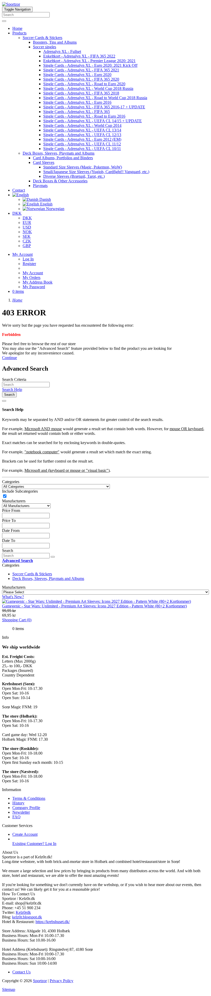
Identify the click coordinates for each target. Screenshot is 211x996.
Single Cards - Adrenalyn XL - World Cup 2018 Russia (88, 88)
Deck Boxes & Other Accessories (60, 181)
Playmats (40, 185)
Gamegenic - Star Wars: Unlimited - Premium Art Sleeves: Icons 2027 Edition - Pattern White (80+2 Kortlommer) (94, 606)
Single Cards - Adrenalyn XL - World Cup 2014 (82, 125)
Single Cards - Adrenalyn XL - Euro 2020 (77, 74)
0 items (18, 291)
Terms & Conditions (28, 798)
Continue (9, 357)
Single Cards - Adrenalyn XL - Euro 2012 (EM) (82, 139)
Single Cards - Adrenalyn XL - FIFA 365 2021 (81, 70)
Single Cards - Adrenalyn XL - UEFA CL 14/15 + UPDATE (92, 121)
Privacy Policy (61, 981)
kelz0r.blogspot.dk (27, 917)
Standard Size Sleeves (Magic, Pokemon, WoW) (82, 167)
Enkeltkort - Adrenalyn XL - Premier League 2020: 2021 (89, 61)
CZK (27, 241)
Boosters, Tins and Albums (55, 42)
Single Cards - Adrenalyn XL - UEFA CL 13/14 (82, 130)
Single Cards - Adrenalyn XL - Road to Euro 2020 (84, 84)
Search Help (12, 389)
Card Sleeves (43, 162)
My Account (33, 273)
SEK (27, 236)
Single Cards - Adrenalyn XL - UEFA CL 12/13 (82, 135)
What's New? (13, 597)
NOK (27, 232)
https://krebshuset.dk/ (53, 921)
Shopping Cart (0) (16, 620)
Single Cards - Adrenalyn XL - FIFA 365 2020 (81, 79)
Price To (9, 520)
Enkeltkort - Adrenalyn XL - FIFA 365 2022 (79, 56)
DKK (17, 213)
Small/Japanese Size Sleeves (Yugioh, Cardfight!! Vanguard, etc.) (96, 172)
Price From (11, 510)
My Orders (31, 277)
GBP (27, 245)
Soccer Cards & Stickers (42, 37)
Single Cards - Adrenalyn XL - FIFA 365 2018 (81, 93)
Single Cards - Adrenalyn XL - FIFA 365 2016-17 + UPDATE (94, 107)
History (18, 803)
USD (27, 227)
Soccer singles (44, 47)
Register (29, 263)
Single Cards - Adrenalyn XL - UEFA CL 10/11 (82, 148)
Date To (8, 540)
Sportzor (40, 981)
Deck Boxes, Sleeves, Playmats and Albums (58, 153)
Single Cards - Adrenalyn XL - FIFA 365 (76, 111)
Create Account (25, 834)
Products (19, 33)
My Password (34, 287)
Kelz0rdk (23, 912)
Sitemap (8, 989)
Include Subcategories (20, 491)
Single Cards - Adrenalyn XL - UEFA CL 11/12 (82, 144)
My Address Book (37, 282)
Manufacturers (13, 501)
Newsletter (21, 812)
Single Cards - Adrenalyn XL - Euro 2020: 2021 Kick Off (90, 65)
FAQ (16, 817)
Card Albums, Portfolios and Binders (63, 158)
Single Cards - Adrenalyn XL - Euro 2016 (77, 102)
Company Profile (26, 807)
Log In (28, 259)
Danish (44, 199)
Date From (11, 530)
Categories (10, 482)
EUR (27, 222)
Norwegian (54, 208)
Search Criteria (14, 379)
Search (9, 395)
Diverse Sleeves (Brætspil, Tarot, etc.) (74, 176)
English (45, 204)
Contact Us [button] (21, 972)
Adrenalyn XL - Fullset (62, 51)
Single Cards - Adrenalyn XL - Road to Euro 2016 (84, 116)
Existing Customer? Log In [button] (34, 843)
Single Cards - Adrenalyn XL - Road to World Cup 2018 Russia (95, 98)
